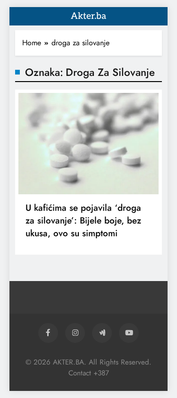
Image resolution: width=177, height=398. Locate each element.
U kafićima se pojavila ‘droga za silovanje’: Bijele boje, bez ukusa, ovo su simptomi (83, 220)
